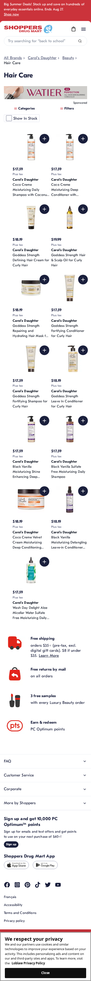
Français (10, 897)
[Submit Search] (80, 41)
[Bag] (73, 29)
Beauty (68, 58)
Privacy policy (14, 921)
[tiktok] (37, 885)
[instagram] (17, 885)
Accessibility (13, 905)
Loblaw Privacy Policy (28, 963)
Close (45, 973)
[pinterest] (27, 885)
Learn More (49, 655)
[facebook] (7, 885)
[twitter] (48, 885)
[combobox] (45, 41)
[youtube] (58, 885)
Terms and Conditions (20, 913)
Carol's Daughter (42, 58)
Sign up (11, 844)
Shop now (11, 14)
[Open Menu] (83, 29)
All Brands (13, 58)
